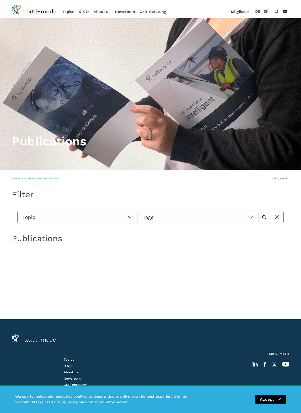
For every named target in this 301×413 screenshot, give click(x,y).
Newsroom (125, 11)
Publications (52, 178)
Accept (267, 399)
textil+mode (19, 178)
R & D (84, 11)
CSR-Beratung (153, 11)
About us (102, 11)
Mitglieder (240, 11)
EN (266, 11)
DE (257, 11)
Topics (68, 11)
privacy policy (74, 402)
